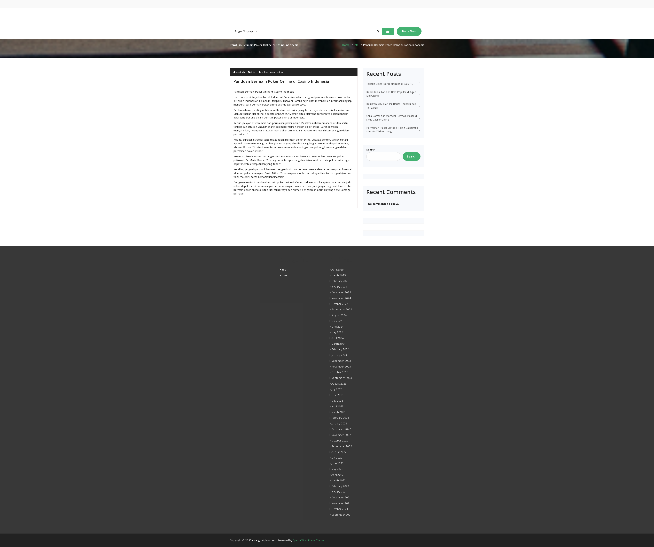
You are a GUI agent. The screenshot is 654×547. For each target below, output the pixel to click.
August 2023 (339, 383)
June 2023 (337, 395)
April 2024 (337, 338)
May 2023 (337, 400)
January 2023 (339, 423)
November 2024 (341, 298)
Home (345, 45)
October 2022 (339, 440)
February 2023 (340, 417)
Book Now (409, 31)
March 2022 (338, 480)
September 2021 (341, 514)
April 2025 (337, 269)
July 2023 (336, 389)
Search (370, 149)
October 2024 (339, 303)
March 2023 (338, 412)
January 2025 (339, 286)
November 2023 (341, 366)
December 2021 (341, 497)
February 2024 (340, 349)
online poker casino (272, 72)
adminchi (240, 72)
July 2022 (336, 457)
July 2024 (336, 321)
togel (284, 275)
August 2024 (339, 315)
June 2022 (337, 463)
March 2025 (338, 275)
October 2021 (339, 509)
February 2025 (340, 281)
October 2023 (339, 372)
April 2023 (337, 406)
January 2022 (339, 491)
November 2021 (341, 503)
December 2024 (341, 292)
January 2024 (339, 355)
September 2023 (341, 377)
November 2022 (341, 435)
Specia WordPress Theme (308, 540)
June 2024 (337, 326)
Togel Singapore (246, 31)
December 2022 (341, 429)
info (356, 45)
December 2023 (341, 360)
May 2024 (337, 332)
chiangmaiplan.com (327, 16)
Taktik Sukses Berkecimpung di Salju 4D (390, 83)
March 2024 (338, 343)
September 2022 (341, 446)
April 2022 (337, 474)
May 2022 (337, 469)
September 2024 (341, 309)
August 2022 (339, 452)
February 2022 (340, 486)
